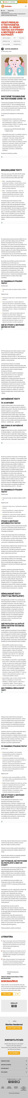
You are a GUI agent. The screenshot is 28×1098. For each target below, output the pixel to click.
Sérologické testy (17, 44)
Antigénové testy (16, 41)
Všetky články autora (14, 1028)
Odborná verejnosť (6, 38)
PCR (14, 38)
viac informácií (14, 1053)
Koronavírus (21, 38)
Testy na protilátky (6, 44)
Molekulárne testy (6, 41)
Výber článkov (6, 994)
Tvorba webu (11, 1093)
